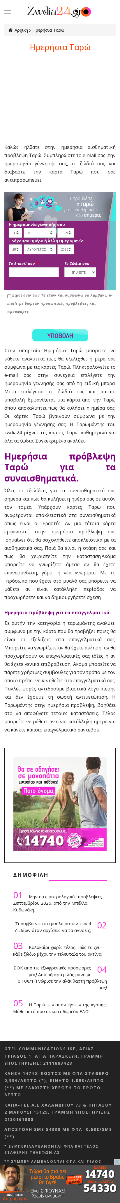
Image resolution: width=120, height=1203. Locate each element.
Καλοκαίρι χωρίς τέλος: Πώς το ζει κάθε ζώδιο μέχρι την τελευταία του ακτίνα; (57, 949)
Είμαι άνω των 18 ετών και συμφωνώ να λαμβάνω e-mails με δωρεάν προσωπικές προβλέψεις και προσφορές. (60, 303)
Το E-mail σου (23, 263)
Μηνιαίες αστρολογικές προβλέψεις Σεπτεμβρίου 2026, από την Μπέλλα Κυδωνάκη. (57, 901)
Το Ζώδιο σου (78, 263)
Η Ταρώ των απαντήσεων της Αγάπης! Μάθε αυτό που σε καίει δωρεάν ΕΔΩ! (60, 1006)
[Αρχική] (60, 11)
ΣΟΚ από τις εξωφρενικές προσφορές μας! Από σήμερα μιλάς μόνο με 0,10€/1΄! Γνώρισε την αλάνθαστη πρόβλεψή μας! (60, 977)
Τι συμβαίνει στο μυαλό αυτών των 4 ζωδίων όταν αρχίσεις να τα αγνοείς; (61, 926)
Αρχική (21, 30)
